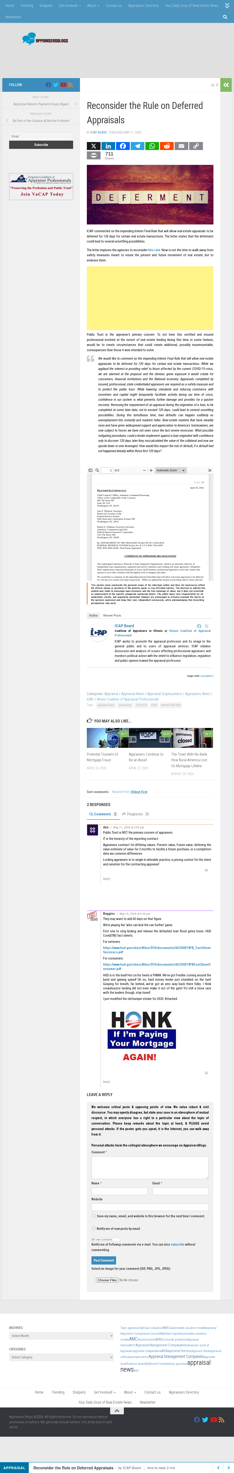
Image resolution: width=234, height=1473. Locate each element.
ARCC (132, 1345)
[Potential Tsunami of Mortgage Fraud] (108, 738)
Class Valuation (152, 1328)
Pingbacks (137, 814)
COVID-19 (141, 705)
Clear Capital (173, 1333)
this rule (154, 250)
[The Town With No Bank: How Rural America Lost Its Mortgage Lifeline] (192, 738)
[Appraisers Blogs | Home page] (43, 39)
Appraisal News (132, 694)
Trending (26, 5)
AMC (133, 1339)
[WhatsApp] (152, 146)
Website (97, 1199)
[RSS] (70, 84)
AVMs (184, 1345)
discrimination (146, 1339)
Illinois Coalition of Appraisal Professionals (128, 699)
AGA (165, 1351)
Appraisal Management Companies (176, 1356)
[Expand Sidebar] (226, 85)
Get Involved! (68, 5)
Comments (105, 814)
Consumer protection (174, 1339)
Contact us (114, 5)
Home (9, 5)
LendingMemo (206, 676)
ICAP (90, 699)
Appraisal (111, 694)
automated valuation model (188, 1328)
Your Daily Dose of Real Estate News (191, 5)
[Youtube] (63, 84)
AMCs (166, 1328)
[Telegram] (137, 146)
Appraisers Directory (143, 5)
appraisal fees (177, 1351)
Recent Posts (112, 615)
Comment (99, 1152)
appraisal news (106, 705)
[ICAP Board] (99, 640)
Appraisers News (197, 694)
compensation (140, 1357)
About (91, 5)
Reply (106, 878)
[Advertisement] (141, 59)
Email (157, 1183)
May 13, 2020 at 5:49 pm (135, 913)
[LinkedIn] (108, 146)
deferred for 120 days (101, 236)
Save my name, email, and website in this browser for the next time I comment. (151, 1216)
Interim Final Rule (170, 705)
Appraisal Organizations (164, 694)
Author (93, 615)
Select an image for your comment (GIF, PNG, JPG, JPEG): (131, 1268)
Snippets (46, 5)
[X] (94, 146)
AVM (158, 1339)
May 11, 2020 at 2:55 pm (128, 827)
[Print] (94, 155)
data (162, 1333)
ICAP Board (99, 132)
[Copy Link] (196, 146)
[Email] (181, 146)
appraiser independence (147, 1351)
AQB (148, 1363)
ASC (136, 1370)
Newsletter (13, 17)
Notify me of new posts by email (118, 1229)
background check (198, 1351)
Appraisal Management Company (158, 1345)
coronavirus (125, 705)
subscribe (177, 1244)
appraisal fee (135, 1328)
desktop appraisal (176, 1363)
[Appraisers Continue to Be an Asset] (150, 738)
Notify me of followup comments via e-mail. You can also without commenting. (143, 1247)
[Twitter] (206, 626)
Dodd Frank (158, 1363)
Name (96, 1183)
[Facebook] (123, 146)
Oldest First (139, 792)
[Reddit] (167, 146)
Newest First (121, 792)
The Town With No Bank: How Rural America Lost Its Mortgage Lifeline (189, 760)
